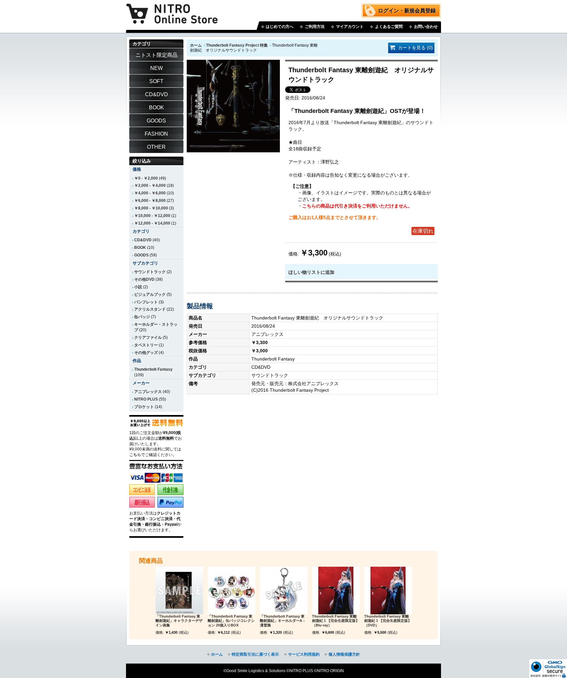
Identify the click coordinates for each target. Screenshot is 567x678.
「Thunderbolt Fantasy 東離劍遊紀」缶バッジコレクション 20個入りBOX (231, 620)
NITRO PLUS (146, 399)
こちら (135, 454)
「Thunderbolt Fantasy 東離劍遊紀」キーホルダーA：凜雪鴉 (283, 620)
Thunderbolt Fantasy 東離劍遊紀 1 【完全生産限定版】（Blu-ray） (335, 620)
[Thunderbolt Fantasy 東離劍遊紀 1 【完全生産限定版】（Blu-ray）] (336, 590)
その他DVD (144, 279)
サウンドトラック (150, 272)
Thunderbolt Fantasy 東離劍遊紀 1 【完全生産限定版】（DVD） (387, 620)
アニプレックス (148, 391)
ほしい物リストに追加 (311, 272)
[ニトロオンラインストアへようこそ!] (172, 9)
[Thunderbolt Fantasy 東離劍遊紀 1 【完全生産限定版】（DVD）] (388, 590)
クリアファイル (148, 337)
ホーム (196, 45)
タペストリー (146, 345)
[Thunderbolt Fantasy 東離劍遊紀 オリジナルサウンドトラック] (233, 63)
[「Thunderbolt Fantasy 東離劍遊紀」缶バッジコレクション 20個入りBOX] (231, 590)
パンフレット (146, 302)
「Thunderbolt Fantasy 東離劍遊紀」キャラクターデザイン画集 (179, 620)
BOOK (140, 247)
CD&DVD (143, 240)
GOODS (141, 255)
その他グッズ (146, 352)
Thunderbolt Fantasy (153, 369)
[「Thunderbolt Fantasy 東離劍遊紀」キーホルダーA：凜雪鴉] (283, 590)
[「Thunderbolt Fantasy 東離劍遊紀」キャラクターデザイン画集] (179, 590)
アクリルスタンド (150, 309)
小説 (138, 287)
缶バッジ (142, 317)
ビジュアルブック (150, 294)
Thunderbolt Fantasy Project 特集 (237, 45)
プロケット (144, 407)
